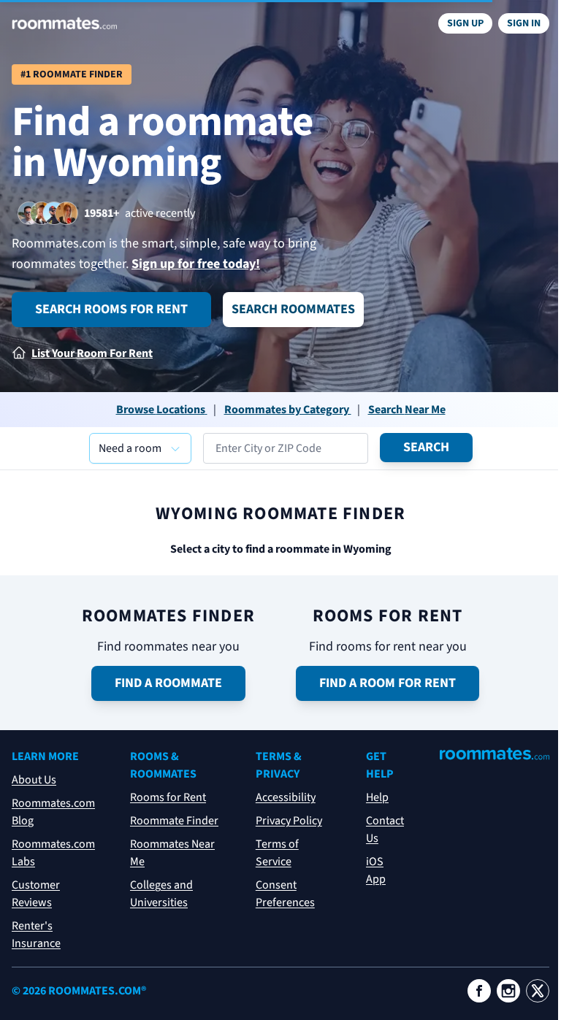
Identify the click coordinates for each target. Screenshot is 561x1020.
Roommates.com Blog (53, 812)
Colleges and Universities (161, 893)
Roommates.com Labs (53, 853)
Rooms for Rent (168, 797)
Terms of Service (277, 853)
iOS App (376, 870)
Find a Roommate (168, 683)
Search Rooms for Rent (111, 309)
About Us (34, 780)
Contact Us (385, 829)
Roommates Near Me (172, 853)
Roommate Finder (174, 821)
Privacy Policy (289, 821)
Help (377, 797)
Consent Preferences (285, 893)
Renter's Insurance (36, 934)
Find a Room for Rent (387, 683)
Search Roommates (293, 309)
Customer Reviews (36, 893)
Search (426, 447)
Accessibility (286, 797)
